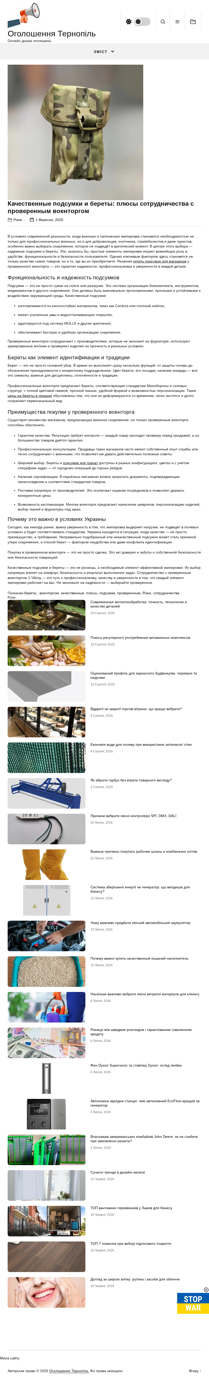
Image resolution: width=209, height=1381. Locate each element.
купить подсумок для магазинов (159, 261)
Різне (18, 220)
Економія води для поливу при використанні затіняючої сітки (141, 744)
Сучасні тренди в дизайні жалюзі (117, 1172)
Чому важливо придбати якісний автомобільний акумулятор (140, 923)
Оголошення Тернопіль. (69, 1371)
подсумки (107, 593)
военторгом (49, 593)
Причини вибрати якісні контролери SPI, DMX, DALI (133, 816)
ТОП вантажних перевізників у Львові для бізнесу (131, 1208)
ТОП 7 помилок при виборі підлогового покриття (130, 1243)
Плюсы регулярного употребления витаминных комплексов (140, 638)
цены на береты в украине (30, 396)
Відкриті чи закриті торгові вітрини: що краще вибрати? (136, 709)
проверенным (128, 593)
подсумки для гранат (80, 463)
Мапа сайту (9, 1358)
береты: (30, 593)
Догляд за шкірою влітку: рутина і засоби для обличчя (135, 1279)
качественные (72, 593)
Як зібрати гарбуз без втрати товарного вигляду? (131, 780)
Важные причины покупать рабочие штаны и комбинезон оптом (143, 851)
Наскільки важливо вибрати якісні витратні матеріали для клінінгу (144, 994)
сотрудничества (166, 593)
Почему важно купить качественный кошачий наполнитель (139, 958)
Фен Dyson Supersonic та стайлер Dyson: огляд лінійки (136, 1065)
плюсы (91, 593)
